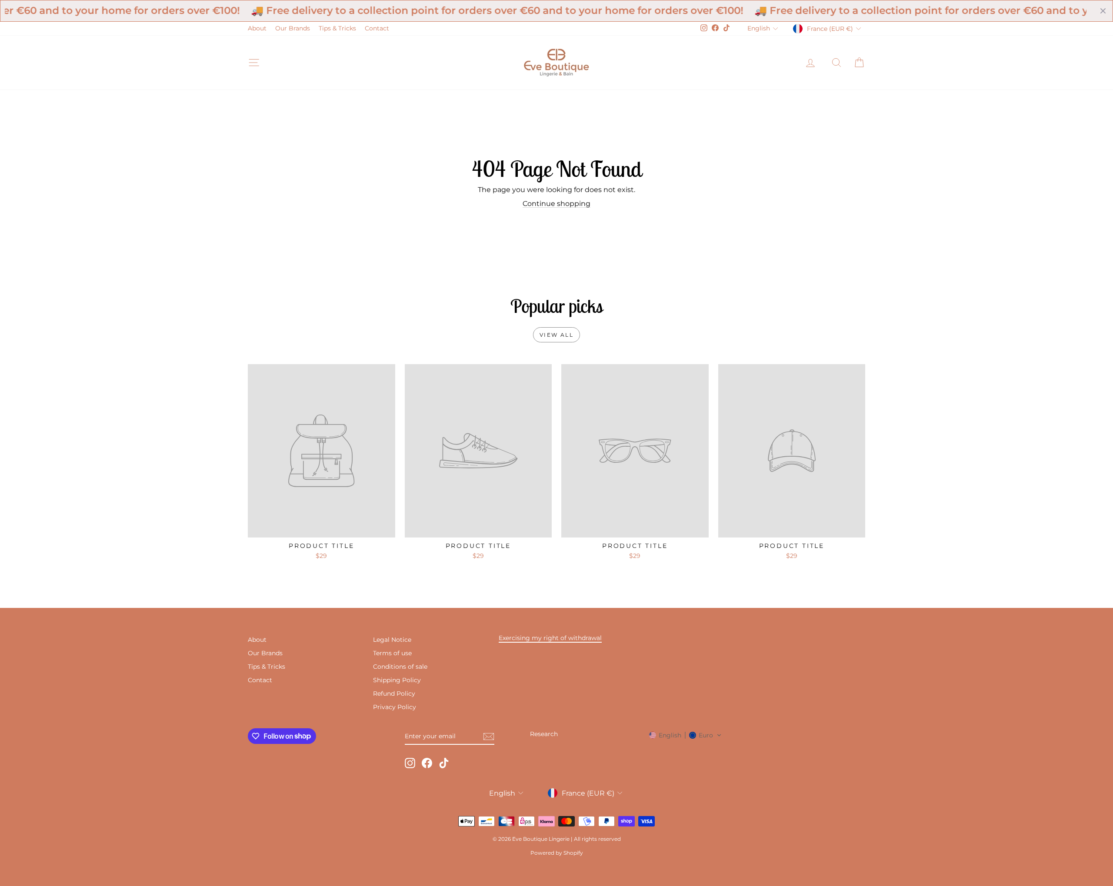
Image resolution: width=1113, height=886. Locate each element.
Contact (377, 28)
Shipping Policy (397, 680)
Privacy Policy (394, 707)
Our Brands (292, 28)
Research (544, 734)
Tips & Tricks (337, 28)
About (257, 28)
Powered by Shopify (556, 852)
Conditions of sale (400, 666)
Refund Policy (394, 693)
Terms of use (392, 653)
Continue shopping (556, 203)
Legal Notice (392, 640)
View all (556, 335)
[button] (685, 735)
